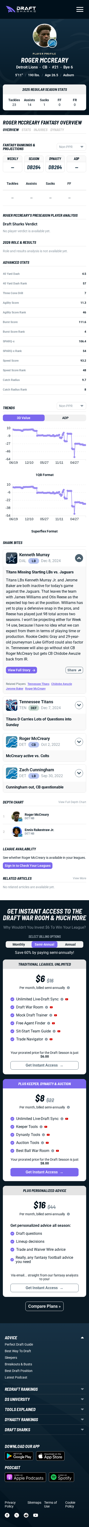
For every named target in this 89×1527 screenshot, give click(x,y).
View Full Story (19, 670)
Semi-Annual (44, 944)
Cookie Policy (70, 1504)
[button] (44, 563)
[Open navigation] (79, 9)
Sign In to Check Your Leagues (28, 865)
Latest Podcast (16, 1377)
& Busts (26, 1364)
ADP (65, 418)
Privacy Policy (10, 1504)
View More (79, 878)
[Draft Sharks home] (21, 9)
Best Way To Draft (18, 1351)
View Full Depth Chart (72, 802)
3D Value (23, 418)
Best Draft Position (19, 1371)
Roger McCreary (35, 688)
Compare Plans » (44, 1306)
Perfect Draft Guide (19, 1344)
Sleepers (11, 1357)
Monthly (19, 944)
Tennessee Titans (38, 684)
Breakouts (12, 1364)
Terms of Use (50, 1504)
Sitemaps (34, 1502)
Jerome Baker (14, 688)
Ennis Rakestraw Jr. (39, 830)
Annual (70, 944)
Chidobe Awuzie (61, 684)
